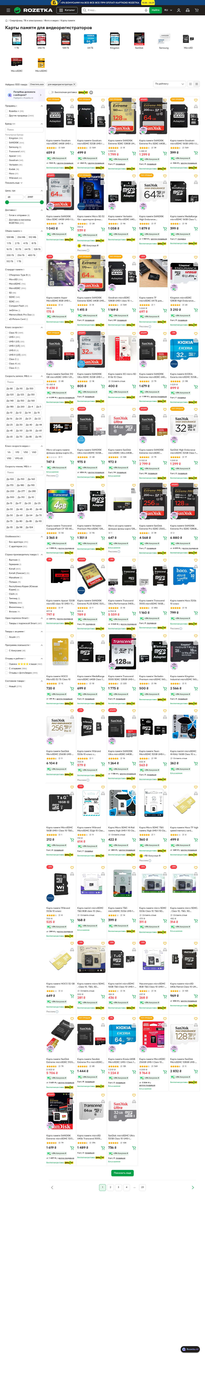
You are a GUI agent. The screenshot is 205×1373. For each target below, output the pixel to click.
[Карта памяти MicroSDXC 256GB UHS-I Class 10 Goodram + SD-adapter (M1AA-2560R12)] (153, 1034)
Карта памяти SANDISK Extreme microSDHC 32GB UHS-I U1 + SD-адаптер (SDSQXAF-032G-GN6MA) (60, 1137)
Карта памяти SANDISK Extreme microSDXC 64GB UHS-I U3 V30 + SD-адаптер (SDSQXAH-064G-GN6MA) (153, 376)
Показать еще (12, 183)
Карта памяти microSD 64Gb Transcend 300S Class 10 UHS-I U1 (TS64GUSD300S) (89, 1137)
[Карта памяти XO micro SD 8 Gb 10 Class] (122, 349)
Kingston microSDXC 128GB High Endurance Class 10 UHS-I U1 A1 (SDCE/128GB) (181, 300)
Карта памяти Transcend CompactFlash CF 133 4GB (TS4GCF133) (59, 528)
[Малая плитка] (196, 84)
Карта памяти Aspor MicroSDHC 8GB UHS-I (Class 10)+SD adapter (58, 300)
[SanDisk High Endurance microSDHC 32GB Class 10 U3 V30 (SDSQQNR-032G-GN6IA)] (184, 425)
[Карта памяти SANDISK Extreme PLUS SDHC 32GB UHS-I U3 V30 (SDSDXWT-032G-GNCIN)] (91, 576)
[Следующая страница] (193, 1187)
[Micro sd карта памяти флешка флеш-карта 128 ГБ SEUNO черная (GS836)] (122, 501)
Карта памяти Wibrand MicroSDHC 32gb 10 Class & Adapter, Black (90, 829)
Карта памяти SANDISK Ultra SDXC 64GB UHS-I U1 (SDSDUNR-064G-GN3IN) (60, 218)
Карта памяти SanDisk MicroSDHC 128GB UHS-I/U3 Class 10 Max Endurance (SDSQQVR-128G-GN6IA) (182, 1061)
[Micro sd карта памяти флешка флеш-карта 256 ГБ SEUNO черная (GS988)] (60, 425)
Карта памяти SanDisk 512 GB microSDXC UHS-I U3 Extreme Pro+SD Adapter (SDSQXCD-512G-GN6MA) (59, 376)
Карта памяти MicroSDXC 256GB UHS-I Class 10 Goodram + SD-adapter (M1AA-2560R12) (152, 1061)
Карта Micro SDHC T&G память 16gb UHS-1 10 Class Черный (153, 829)
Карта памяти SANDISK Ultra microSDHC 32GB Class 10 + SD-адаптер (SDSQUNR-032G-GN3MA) (91, 452)
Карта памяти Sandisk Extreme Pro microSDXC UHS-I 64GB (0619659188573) (89, 1061)
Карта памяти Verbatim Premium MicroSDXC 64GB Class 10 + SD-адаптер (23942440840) (122, 218)
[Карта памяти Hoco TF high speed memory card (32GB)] (184, 803)
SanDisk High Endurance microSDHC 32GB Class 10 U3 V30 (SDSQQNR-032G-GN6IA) (183, 452)
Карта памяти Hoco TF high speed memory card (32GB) (184, 829)
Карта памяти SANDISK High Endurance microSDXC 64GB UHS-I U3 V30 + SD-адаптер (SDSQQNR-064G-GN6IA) (153, 218)
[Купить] (72, 152)
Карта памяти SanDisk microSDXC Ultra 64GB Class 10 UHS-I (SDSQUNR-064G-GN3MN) (122, 452)
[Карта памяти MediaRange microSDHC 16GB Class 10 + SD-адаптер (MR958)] (184, 191)
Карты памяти (68, 21)
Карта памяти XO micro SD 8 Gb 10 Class (122, 375)
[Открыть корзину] (196, 10)
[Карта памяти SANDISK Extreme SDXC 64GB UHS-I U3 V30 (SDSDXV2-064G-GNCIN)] (91, 273)
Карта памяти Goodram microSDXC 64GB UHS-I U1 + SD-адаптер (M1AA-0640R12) (60, 142)
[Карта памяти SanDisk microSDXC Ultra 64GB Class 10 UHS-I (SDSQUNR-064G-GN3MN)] (122, 425)
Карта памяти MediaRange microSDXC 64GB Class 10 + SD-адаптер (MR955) (90, 678)
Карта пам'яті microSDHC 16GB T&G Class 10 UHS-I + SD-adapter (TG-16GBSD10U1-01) (122, 986)
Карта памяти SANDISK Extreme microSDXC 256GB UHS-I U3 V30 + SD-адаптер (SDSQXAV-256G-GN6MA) (153, 452)
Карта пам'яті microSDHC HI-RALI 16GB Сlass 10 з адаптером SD (183, 753)
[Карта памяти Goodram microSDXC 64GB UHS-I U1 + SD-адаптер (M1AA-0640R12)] (60, 116)
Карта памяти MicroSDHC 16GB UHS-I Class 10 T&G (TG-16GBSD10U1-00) (59, 829)
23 (142, 1187)
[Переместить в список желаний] (72, 100)
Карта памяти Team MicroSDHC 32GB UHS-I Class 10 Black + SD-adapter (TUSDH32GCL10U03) (151, 753)
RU (166, 10)
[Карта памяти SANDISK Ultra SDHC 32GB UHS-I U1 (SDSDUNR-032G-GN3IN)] (91, 349)
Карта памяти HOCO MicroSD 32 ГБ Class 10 (58, 678)
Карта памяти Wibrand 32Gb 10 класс (58, 909)
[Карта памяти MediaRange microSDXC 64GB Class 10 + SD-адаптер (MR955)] (91, 651)
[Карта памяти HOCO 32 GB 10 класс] (60, 959)
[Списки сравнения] (187, 10)
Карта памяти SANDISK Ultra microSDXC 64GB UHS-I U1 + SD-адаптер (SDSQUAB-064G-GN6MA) (122, 753)
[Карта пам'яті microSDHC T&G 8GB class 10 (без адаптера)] (91, 883)
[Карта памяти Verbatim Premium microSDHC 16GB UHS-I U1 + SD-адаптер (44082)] (153, 651)
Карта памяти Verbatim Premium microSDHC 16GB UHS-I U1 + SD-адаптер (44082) (153, 678)
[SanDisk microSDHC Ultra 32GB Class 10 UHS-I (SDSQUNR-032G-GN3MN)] (122, 1111)
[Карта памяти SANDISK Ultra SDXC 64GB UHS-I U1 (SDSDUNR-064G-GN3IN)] (60, 191)
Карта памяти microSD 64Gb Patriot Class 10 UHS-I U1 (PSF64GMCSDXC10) (184, 986)
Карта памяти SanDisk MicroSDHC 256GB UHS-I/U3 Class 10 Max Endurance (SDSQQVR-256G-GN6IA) (59, 753)
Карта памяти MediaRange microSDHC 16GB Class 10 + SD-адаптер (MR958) (183, 218)
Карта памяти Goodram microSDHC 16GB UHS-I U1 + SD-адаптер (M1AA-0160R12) (183, 142)
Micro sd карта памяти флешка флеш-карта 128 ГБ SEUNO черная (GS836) (122, 528)
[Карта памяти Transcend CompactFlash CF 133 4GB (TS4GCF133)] (60, 501)
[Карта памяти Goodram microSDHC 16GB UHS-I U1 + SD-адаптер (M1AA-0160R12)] (184, 116)
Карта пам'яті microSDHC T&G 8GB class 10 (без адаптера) (90, 910)
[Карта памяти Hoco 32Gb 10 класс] (184, 576)
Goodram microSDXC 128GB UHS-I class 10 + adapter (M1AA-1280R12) (120, 300)
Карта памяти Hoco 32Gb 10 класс (183, 602)
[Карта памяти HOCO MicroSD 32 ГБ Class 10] (60, 651)
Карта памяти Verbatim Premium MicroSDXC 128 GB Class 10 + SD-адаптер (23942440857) (90, 528)
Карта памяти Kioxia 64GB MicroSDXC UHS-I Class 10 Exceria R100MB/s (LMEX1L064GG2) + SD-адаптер (121, 1061)
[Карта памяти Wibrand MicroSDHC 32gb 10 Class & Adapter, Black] (91, 803)
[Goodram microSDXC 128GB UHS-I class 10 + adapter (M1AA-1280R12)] (122, 273)
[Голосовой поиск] (146, 10)
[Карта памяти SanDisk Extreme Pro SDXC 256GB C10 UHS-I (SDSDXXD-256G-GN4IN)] (153, 501)
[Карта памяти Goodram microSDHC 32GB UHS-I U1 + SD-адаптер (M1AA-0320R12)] (91, 116)
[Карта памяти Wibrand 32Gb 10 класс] (60, 883)
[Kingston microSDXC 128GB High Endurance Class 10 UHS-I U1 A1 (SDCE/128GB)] (184, 273)
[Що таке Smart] (91, 92)
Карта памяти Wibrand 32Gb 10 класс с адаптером (89, 753)
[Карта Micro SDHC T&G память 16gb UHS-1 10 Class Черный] (153, 803)
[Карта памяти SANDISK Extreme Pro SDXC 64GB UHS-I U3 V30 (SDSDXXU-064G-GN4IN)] (153, 116)
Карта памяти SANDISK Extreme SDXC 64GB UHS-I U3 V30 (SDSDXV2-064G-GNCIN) (91, 300)
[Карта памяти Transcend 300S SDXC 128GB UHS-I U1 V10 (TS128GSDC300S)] (122, 651)
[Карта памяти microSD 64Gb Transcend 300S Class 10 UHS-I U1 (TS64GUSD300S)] (91, 1111)
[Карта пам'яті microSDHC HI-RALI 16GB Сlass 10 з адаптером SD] (184, 726)
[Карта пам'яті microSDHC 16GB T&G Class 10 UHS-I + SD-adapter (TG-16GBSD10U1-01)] (122, 959)
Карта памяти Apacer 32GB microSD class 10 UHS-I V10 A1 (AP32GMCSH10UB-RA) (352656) (60, 603)
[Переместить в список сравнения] (72, 106)
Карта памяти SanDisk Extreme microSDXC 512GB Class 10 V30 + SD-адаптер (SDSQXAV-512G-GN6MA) (60, 1061)
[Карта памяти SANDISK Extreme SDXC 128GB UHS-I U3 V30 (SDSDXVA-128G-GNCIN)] (122, 116)
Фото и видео (51, 21)
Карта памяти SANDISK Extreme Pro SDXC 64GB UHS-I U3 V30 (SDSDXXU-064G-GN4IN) (152, 142)
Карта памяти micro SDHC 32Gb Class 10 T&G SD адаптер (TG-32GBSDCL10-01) (153, 910)
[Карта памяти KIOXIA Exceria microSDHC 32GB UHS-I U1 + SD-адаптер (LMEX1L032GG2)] (184, 349)
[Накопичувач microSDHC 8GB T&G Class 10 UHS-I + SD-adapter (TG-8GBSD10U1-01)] (153, 959)
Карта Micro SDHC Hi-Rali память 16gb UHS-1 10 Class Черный (122, 829)
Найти (155, 10)
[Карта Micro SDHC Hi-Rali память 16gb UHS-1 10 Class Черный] (122, 803)
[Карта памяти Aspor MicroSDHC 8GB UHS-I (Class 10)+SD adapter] (60, 273)
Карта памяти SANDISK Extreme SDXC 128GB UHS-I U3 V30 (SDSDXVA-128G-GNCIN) (122, 142)
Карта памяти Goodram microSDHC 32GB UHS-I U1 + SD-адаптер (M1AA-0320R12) (91, 142)
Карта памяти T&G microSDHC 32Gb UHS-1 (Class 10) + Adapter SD (120, 910)
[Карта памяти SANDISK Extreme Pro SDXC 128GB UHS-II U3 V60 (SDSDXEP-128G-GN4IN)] (184, 501)
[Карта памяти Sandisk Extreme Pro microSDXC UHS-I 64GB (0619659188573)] (91, 1034)
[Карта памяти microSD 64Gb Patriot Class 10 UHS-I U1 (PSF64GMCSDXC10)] (184, 959)
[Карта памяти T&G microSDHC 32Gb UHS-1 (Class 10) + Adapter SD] (122, 883)
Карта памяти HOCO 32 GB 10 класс (60, 985)
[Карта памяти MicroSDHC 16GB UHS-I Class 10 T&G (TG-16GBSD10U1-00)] (60, 803)
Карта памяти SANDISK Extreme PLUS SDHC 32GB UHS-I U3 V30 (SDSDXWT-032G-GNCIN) (91, 603)
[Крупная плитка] (190, 84)
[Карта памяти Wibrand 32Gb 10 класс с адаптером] (91, 726)
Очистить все (37, 85)
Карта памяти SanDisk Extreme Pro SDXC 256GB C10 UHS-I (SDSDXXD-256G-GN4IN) (152, 528)
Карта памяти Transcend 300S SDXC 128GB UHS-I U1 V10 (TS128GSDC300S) (121, 678)
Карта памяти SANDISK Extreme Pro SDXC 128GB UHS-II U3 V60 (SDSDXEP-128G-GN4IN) (183, 528)
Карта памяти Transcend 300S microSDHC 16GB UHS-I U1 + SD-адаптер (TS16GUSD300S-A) (151, 603)
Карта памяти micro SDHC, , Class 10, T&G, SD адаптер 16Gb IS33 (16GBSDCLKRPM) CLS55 (91, 986)
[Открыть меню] (8, 10)
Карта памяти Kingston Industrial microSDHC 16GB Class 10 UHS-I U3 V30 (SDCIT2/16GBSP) (184, 678)
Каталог (70, 10)
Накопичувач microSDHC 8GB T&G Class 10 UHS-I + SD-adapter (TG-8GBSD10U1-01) (152, 986)
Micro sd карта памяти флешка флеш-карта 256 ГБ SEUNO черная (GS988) (60, 452)
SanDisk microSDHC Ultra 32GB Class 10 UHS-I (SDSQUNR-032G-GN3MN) (122, 1137)
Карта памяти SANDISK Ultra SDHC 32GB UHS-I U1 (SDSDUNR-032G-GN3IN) (91, 376)
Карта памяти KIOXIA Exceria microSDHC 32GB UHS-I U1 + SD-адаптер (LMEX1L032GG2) (183, 376)
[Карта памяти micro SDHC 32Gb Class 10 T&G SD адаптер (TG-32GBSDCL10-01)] (153, 883)
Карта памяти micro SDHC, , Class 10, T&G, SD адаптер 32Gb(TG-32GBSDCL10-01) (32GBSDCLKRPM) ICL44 (184, 910)
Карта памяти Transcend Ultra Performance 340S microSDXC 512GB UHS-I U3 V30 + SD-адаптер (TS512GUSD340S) (120, 603)
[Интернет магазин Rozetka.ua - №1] (33, 10)
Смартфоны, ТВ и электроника (26, 21)
